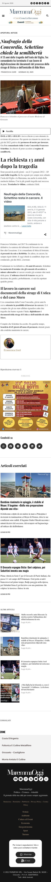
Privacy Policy (36, 801)
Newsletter (16, 801)
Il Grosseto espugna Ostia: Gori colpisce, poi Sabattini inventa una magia (23, 569)
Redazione (7, 801)
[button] (3, 16)
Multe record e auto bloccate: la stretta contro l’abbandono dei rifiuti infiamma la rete (34, 616)
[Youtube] (42, 3)
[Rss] (40, 3)
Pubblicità (25, 801)
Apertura (5, 33)
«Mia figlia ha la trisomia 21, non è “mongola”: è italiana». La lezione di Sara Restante (35, 687)
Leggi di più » (26, 622)
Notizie (14, 33)
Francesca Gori (12, 350)
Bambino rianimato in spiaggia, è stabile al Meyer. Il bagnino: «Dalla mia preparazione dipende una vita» (22, 505)
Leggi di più (5, 532)
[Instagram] (37, 3)
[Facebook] (31, 3)
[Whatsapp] (48, 3)
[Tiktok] (45, 3)
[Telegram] (34, 3)
